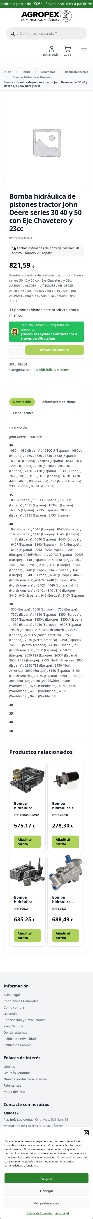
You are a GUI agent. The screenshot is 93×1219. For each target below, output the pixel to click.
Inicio (7, 72)
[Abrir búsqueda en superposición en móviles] (46, 33)
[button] (86, 1132)
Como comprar (15, 1007)
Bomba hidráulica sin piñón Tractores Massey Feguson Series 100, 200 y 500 (65, 805)
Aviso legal (62, 1213)
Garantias (11, 1013)
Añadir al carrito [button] (25, 841)
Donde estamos (15, 1032)
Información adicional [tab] (59, 402)
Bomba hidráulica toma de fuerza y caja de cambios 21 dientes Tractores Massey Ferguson (26, 899)
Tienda (25, 72)
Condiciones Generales (21, 1001)
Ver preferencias (46, 1203)
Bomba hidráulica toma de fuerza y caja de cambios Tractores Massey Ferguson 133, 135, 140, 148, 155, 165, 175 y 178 (26, 805)
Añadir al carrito (54, 350)
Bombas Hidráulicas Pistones (32, 77)
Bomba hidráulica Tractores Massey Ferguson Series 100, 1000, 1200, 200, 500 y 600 (64, 899)
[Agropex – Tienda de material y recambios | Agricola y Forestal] (46, 16)
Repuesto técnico (76, 72)
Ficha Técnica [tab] (23, 413)
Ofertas (9, 1066)
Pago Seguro (13, 1026)
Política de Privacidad (39, 1213)
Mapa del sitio (14, 1092)
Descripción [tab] (22, 402)
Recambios (47, 72)
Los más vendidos (17, 1073)
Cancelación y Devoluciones (24, 1020)
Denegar (46, 1190)
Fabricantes (12, 1085)
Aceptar (47, 1178)
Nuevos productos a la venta (25, 1079)
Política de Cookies (18, 1045)
